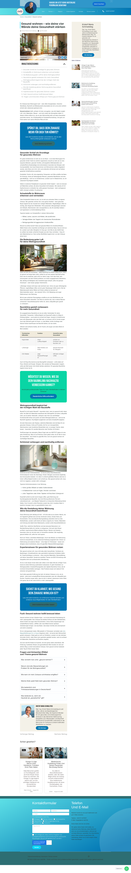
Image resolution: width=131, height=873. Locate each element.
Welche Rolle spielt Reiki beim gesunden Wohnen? (39, 681)
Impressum (44, 856)
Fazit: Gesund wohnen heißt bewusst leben (38, 94)
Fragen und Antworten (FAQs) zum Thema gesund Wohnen (44, 97)
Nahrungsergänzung (52, 821)
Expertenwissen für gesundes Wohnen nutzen (39, 91)
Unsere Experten (70, 11)
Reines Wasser (48, 819)
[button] (59, 57)
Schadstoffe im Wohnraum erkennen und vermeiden (41, 72)
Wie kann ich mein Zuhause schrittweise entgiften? (39, 674)
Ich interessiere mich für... (41, 817)
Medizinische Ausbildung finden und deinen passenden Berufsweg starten (56, 764)
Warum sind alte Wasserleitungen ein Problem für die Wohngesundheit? (34, 667)
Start (43, 11)
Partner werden (91, 11)
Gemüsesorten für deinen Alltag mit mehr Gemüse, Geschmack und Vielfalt (88, 122)
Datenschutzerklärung (34, 856)
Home (21, 17)
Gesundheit (28, 17)
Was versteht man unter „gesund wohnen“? (37, 660)
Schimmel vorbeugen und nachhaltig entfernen (39, 84)
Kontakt (81, 11)
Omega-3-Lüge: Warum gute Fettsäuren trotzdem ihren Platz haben (31, 764)
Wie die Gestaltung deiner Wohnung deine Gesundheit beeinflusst (42, 88)
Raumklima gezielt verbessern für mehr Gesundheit (41, 77)
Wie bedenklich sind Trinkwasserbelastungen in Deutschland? (36, 688)
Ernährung (37, 823)
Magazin (60, 11)
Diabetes (47, 823)
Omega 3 (37, 819)
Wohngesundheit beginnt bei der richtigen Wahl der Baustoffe (41, 81)
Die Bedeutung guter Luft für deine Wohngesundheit (41, 75)
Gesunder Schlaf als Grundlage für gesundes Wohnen (41, 69)
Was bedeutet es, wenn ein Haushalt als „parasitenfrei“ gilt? (32, 697)
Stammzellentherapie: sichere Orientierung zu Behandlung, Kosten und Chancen (89, 103)
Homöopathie (60, 819)
